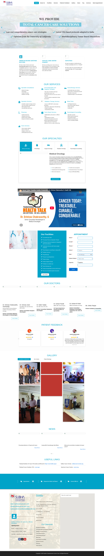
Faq (83, 3)
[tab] (26, 146)
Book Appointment (97, 3)
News (78, 3)
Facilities (49, 3)
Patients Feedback (64, 3)
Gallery (73, 3)
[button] (2, 27)
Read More (37, 447)
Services (88, 3)
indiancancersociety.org (77, 463)
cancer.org (76, 467)
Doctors (56, 3)
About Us (42, 3)
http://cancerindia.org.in (50, 463)
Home (36, 3)
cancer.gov (37, 467)
